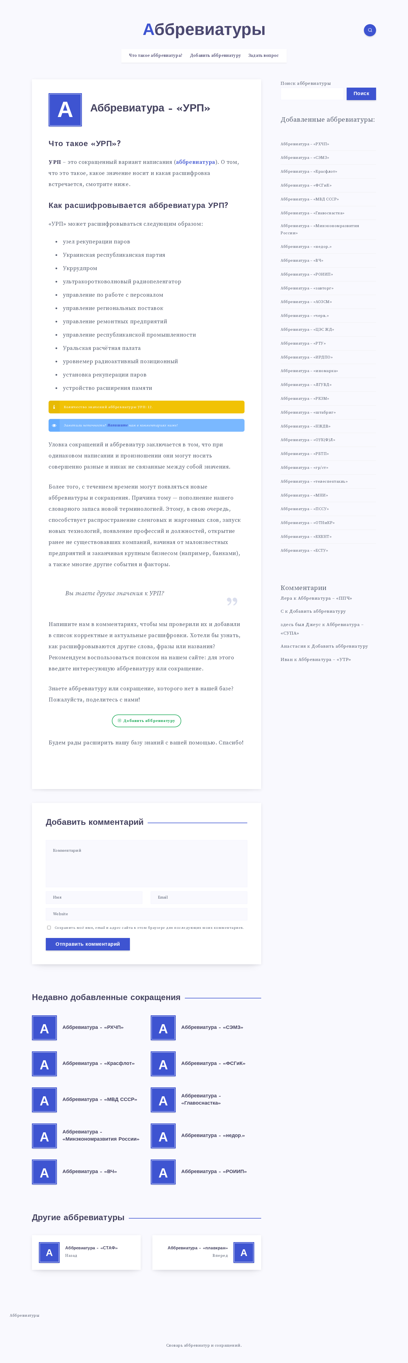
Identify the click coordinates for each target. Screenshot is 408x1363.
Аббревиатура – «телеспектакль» (314, 481)
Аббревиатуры (24, 1315)
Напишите (117, 425)
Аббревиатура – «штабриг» (308, 412)
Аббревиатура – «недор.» (213, 1135)
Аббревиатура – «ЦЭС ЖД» (307, 329)
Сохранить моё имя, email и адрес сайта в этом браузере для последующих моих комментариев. (149, 927)
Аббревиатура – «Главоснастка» (313, 213)
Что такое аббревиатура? (155, 55)
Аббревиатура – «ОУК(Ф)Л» (308, 440)
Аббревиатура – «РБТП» (305, 453)
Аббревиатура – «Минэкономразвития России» (320, 229)
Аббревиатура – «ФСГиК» (213, 1063)
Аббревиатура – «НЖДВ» (306, 426)
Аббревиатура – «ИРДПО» (307, 357)
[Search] (370, 30)
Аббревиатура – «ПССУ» (305, 509)
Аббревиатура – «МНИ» (304, 495)
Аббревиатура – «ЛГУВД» (306, 384)
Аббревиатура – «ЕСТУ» (304, 550)
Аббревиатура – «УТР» (324, 660)
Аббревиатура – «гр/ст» (304, 467)
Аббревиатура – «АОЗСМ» (306, 301)
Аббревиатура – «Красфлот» (98, 1063)
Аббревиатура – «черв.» (305, 315)
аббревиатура (195, 162)
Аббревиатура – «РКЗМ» (305, 398)
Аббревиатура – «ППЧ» (325, 598)
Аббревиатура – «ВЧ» (89, 1171)
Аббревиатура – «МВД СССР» (99, 1099)
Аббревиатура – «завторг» (307, 288)
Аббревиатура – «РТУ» (303, 343)
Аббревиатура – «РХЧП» (93, 1027)
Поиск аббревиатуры (306, 83)
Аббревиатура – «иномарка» (309, 370)
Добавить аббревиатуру (215, 55)
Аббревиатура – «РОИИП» (214, 1171)
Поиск (361, 93)
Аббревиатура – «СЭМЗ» (212, 1027)
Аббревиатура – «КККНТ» (306, 536)
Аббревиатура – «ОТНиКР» (308, 522)
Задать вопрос (263, 55)
